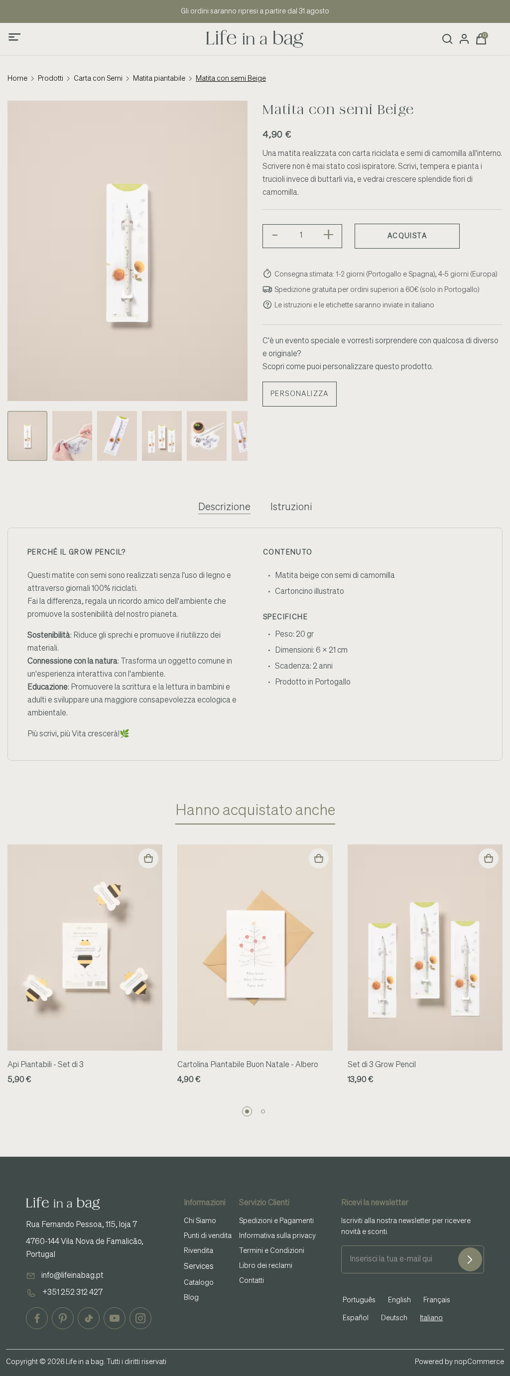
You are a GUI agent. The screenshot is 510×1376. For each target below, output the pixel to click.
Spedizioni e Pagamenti (276, 1221)
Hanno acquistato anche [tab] (255, 811)
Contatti (251, 1280)
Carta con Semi (98, 78)
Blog (191, 1297)
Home (17, 78)
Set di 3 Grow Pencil (382, 1065)
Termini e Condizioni (271, 1250)
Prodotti (50, 78)
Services (199, 1267)
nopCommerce (479, 1362)
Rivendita (198, 1250)
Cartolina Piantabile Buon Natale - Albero (247, 1065)
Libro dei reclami (265, 1265)
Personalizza (299, 394)
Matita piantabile (159, 78)
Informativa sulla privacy (277, 1236)
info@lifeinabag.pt (72, 1276)
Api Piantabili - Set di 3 (45, 1065)
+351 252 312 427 (72, 1293)
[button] (247, 1111)
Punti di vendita (208, 1236)
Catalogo (199, 1282)
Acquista (407, 236)
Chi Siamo (200, 1221)
